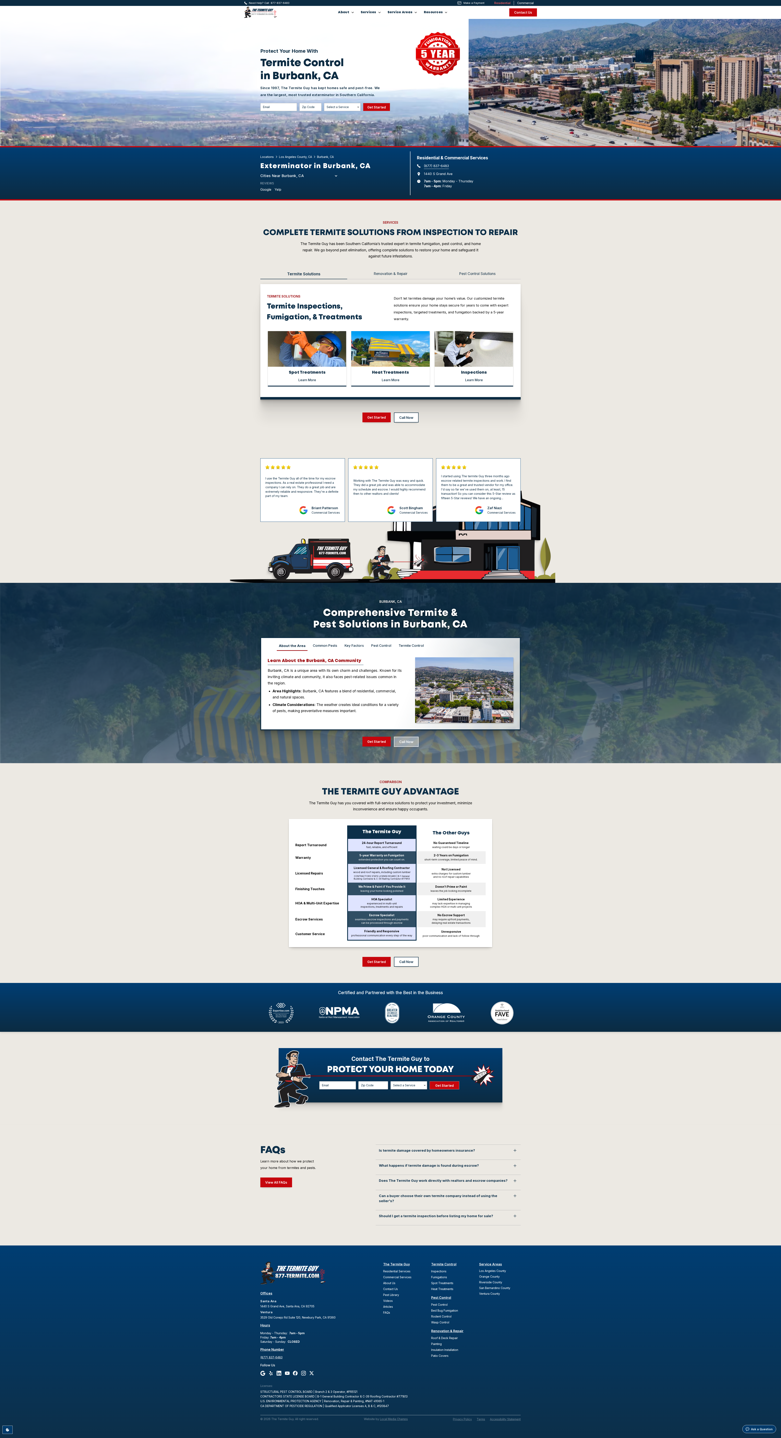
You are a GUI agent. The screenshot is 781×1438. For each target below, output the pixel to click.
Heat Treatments (442, 1289)
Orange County (489, 1276)
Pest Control (441, 1298)
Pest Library (391, 1295)
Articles (388, 1306)
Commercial (525, 3)
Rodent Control (441, 1316)
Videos (388, 1300)
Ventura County (489, 1293)
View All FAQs (276, 1182)
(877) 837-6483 (436, 166)
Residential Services (396, 1271)
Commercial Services (397, 1277)
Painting (436, 1344)
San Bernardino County (494, 1288)
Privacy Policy (462, 1419)
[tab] (303, 274)
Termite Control (443, 1264)
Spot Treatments (442, 1283)
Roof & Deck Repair (444, 1338)
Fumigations (439, 1277)
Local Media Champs (394, 1419)
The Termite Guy (396, 1264)
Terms (481, 1419)
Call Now (406, 418)
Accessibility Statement (505, 1419)
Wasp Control (440, 1322)
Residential (502, 3)
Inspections (438, 1271)
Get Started (376, 417)
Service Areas (490, 1264)
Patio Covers (439, 1355)
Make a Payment (474, 2)
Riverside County (490, 1282)
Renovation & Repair (447, 1331)
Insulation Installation (444, 1350)
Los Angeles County (492, 1271)
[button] (346, 12)
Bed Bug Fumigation (444, 1310)
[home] (260, 12)
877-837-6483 (280, 2)
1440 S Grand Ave (438, 174)
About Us (389, 1283)
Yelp (278, 189)
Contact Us (523, 12)
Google (265, 189)
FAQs (386, 1312)
